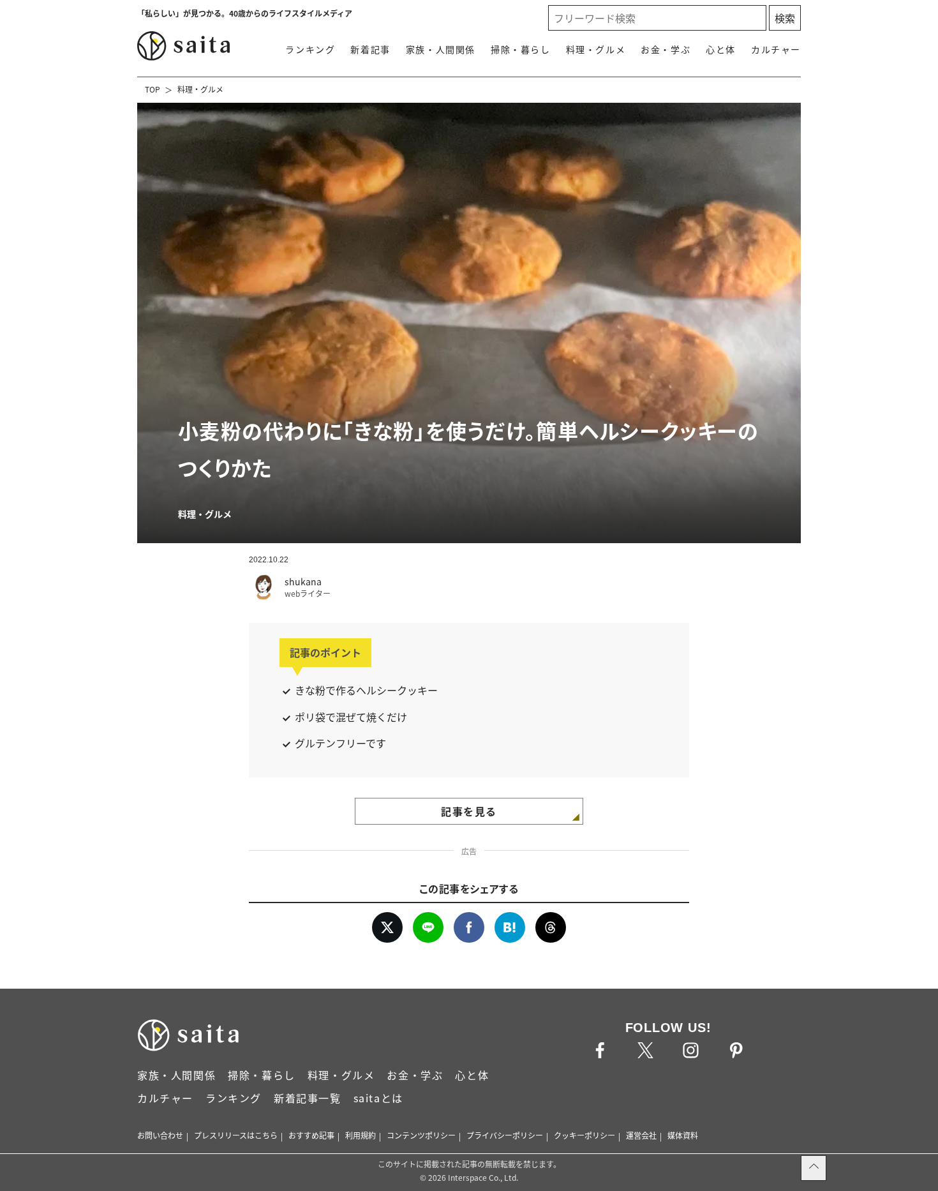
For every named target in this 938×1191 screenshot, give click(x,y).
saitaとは (378, 1097)
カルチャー (776, 49)
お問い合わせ (160, 1135)
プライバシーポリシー (504, 1135)
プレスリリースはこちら (236, 1135)
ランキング (310, 49)
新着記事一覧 (307, 1097)
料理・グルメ (596, 49)
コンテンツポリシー (421, 1135)
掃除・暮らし (521, 49)
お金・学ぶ (665, 49)
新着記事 (370, 49)
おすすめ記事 (311, 1135)
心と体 (721, 49)
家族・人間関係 (440, 49)
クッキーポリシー (584, 1135)
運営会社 (641, 1135)
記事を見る (469, 811)
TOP (152, 89)
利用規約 (360, 1135)
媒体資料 (682, 1135)
